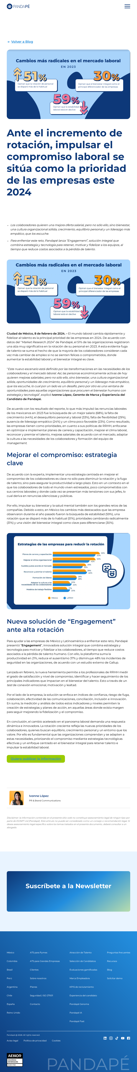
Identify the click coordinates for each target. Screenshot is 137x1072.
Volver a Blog (22, 42)
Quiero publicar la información (36, 759)
